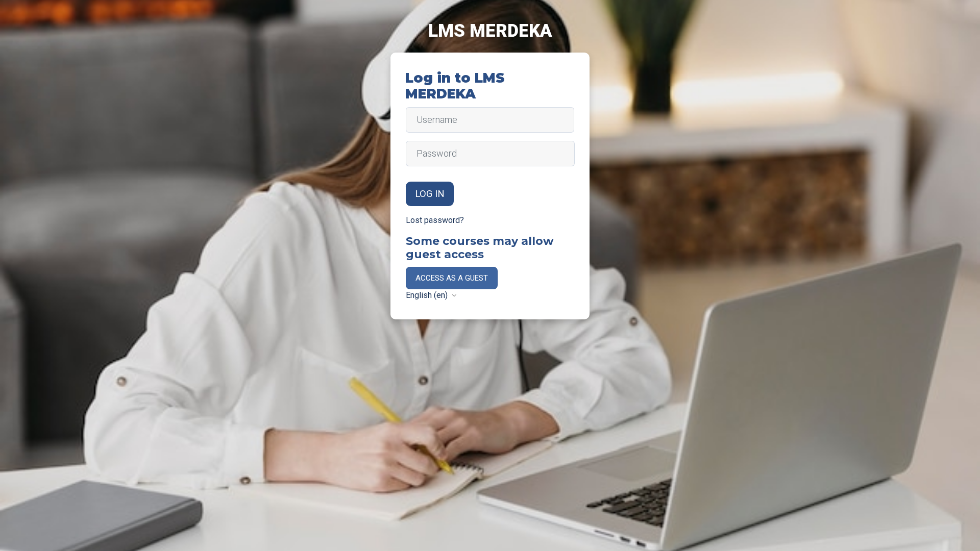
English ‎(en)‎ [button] (428, 295)
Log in (430, 193)
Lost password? (435, 220)
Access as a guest (451, 278)
